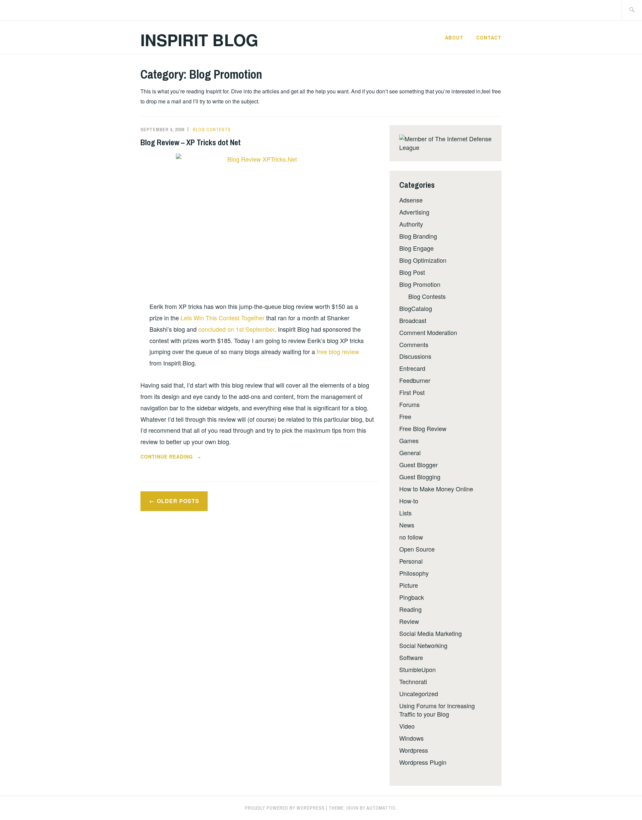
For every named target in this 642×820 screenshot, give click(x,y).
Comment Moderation (428, 332)
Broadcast (412, 320)
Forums (409, 404)
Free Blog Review (422, 428)
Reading (410, 609)
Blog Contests (212, 130)
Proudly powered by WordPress (285, 808)
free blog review (338, 351)
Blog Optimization (422, 260)
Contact (489, 37)
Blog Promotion (419, 284)
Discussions (415, 356)
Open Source (417, 549)
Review (409, 621)
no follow (411, 536)
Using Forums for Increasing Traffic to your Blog (437, 709)
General (410, 452)
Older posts (178, 501)
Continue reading (177, 457)
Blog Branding (418, 236)
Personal (411, 561)
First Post (412, 392)
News (406, 524)
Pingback (411, 597)
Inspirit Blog (199, 39)
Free (405, 416)
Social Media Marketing (430, 633)
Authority (411, 224)
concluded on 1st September (236, 329)
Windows (411, 738)
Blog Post (412, 272)
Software (411, 657)
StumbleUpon (417, 669)
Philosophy (414, 573)
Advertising (414, 212)
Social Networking (423, 645)
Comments (413, 344)
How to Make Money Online (436, 488)
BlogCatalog (415, 308)
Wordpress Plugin (422, 762)
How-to (408, 500)
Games (409, 440)
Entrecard (412, 368)
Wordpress (413, 750)
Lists (405, 512)
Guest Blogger (418, 464)
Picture (408, 585)
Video (407, 726)
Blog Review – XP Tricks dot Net (190, 142)
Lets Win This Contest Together (222, 317)
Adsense (411, 199)
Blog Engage (416, 248)
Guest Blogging (419, 476)
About (454, 37)
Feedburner (414, 380)
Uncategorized (418, 693)
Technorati (413, 681)
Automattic (381, 808)
